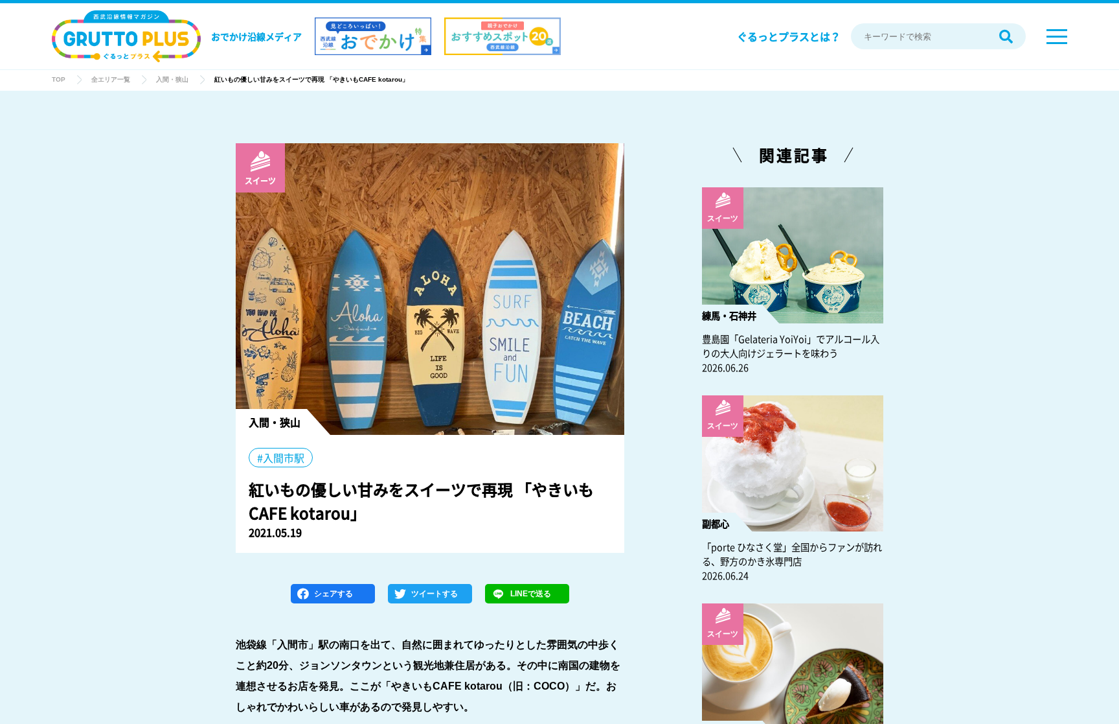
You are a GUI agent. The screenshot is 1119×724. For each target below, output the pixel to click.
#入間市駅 (280, 457)
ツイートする (434, 593)
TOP (58, 79)
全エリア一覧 (110, 79)
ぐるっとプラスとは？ (789, 36)
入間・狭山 (172, 79)
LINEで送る (530, 593)
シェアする (333, 593)
